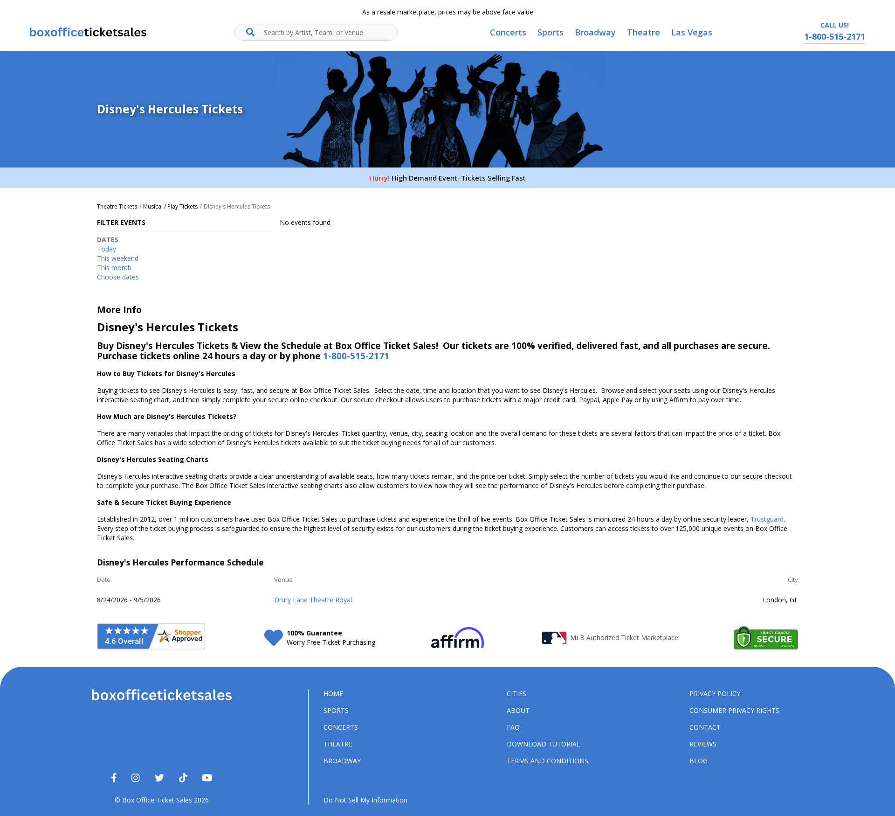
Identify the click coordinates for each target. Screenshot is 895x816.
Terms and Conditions (547, 760)
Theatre (338, 743)
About (518, 710)
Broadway (342, 760)
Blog (698, 760)
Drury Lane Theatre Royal (313, 599)
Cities (516, 693)
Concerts (341, 727)
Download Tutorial (543, 743)
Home (333, 693)
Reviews (702, 743)
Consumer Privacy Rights (734, 710)
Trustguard (767, 519)
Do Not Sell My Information (365, 799)
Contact (705, 727)
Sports (336, 710)
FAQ (513, 727)
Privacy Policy (714, 693)
